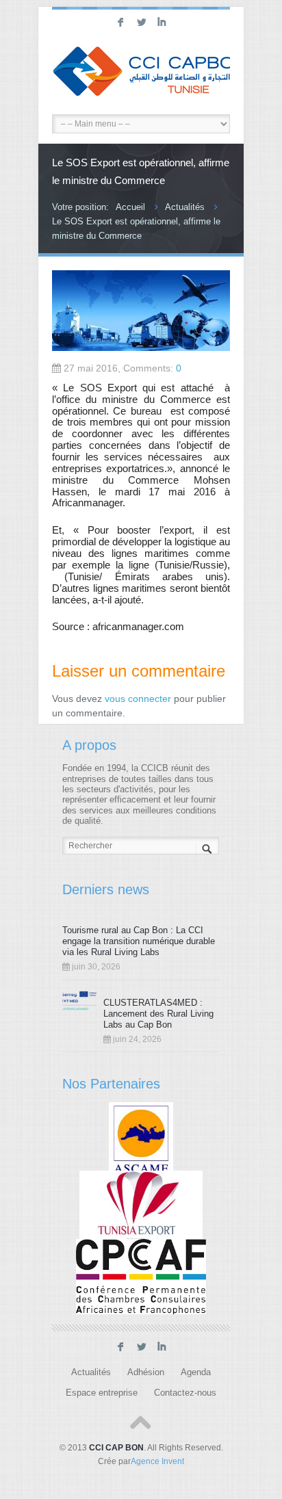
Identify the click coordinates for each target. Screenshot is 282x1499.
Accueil (130, 207)
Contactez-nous (185, 1393)
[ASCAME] (141, 1139)
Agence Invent (157, 1461)
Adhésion (145, 1372)
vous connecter (138, 698)
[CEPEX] (141, 1207)
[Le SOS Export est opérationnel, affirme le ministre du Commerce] (141, 347)
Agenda (196, 1372)
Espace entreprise (102, 1393)
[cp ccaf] (141, 1276)
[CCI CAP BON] (141, 73)
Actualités (185, 207)
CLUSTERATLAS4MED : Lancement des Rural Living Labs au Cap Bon (158, 1014)
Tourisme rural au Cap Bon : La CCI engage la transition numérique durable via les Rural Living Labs (138, 941)
